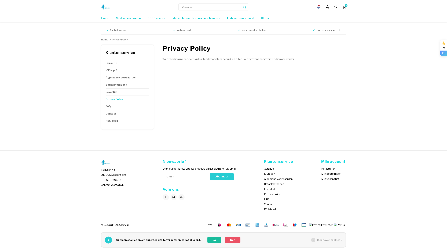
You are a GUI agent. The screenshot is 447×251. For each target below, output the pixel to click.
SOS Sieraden (157, 18)
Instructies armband (240, 18)
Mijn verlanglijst (330, 179)
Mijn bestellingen (331, 173)
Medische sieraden (128, 18)
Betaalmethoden (116, 84)
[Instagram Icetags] (174, 197)
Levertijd (111, 92)
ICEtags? (111, 70)
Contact (111, 113)
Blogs (265, 18)
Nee (232, 239)
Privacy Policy (120, 39)
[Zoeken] (244, 6)
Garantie (111, 63)
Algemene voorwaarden (121, 77)
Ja (214, 239)
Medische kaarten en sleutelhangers (196, 18)
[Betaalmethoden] (210, 224)
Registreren (328, 168)
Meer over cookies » (329, 239)
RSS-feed (112, 120)
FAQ (108, 106)
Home (105, 18)
